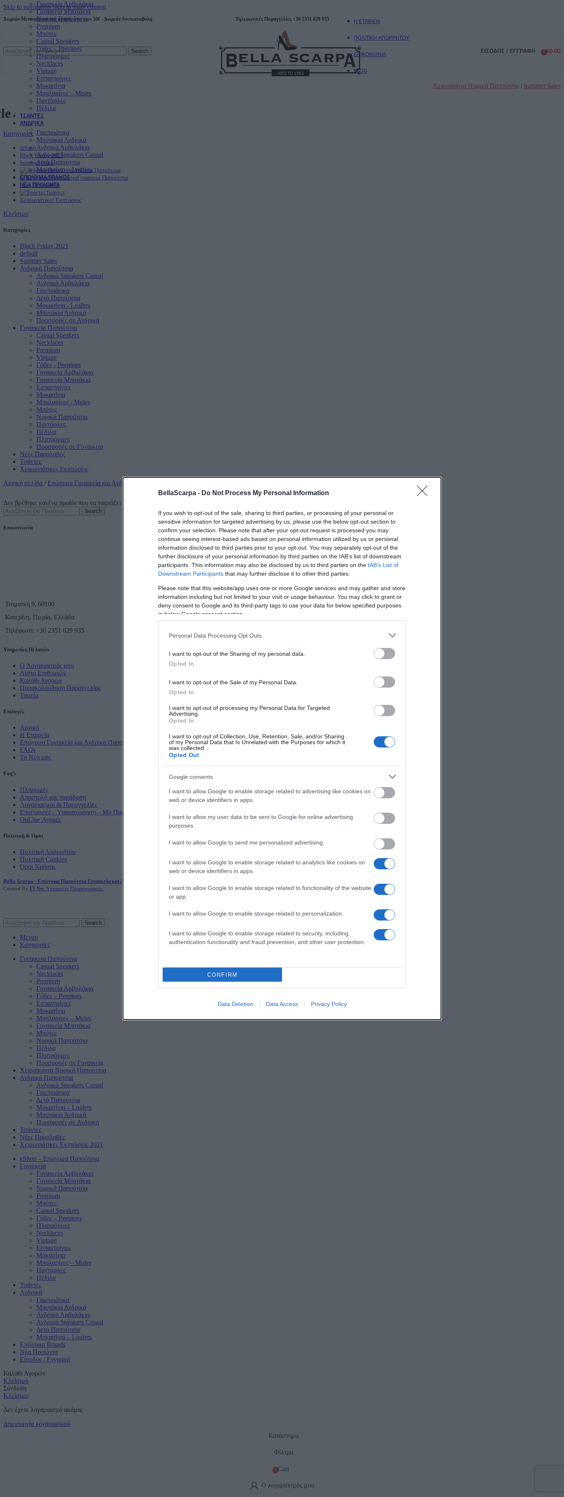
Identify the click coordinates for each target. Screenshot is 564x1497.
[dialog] (282, 748)
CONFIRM (222, 975)
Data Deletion (235, 1004)
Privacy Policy (329, 1004)
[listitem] (282, 635)
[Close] (425, 493)
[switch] (384, 653)
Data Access (282, 1004)
